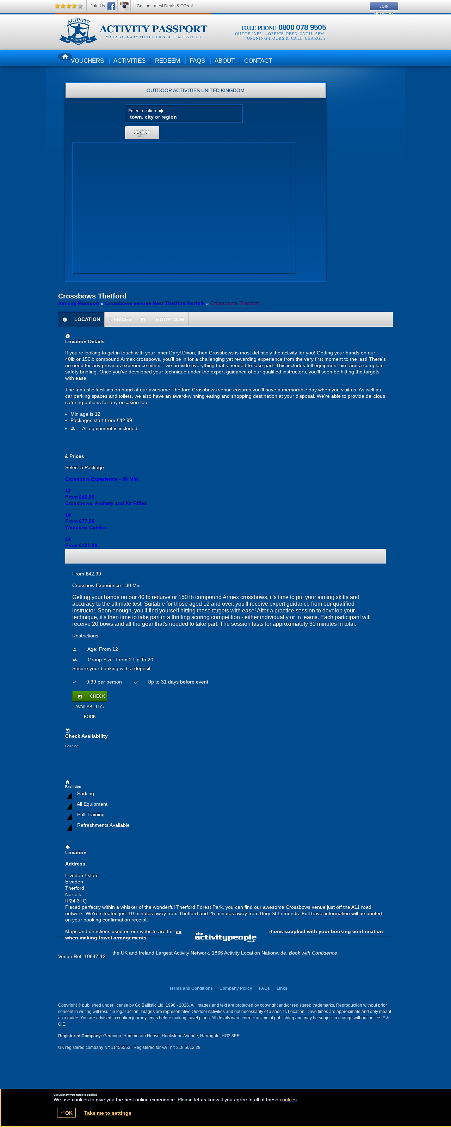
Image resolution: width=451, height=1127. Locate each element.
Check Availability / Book (90, 697)
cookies (288, 1099)
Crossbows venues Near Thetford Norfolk (155, 303)
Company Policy (236, 988)
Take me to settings (107, 1113)
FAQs (264, 988)
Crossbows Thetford (133, 32)
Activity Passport (78, 303)
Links (282, 988)
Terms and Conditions (191, 988)
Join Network (384, 7)
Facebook (111, 6)
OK (66, 1113)
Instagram (124, 6)
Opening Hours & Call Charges (286, 38)
